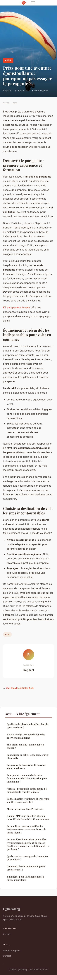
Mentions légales (11, 950)
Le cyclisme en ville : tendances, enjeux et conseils (27, 756)
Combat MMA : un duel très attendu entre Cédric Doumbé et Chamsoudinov (28, 817)
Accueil (6, 102)
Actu (8, 60)
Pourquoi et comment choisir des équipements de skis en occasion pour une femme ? (27, 778)
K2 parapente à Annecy (16, 307)
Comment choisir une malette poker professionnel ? (26, 868)
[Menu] (33, 2)
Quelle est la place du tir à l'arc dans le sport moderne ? (27, 726)
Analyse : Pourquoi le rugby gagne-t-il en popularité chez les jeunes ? (27, 790)
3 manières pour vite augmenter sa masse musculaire (25, 878)
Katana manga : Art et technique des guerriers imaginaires (26, 736)
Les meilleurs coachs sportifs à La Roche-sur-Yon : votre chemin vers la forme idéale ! (26, 829)
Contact (7, 955)
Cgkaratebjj (11, 909)
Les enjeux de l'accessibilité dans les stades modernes (26, 766)
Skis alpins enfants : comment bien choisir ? (25, 746)
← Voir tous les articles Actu (18, 688)
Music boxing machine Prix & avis (25, 809)
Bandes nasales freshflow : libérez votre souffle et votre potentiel (28, 800)
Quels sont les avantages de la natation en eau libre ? (27, 858)
